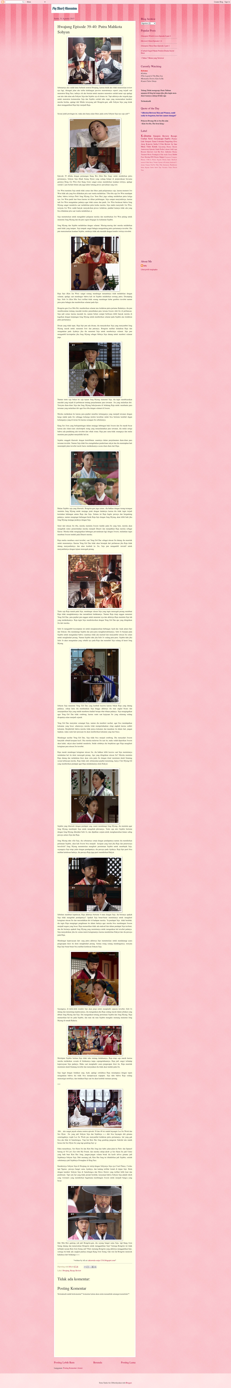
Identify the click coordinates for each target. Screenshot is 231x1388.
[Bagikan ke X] (90, 1267)
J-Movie (148, 160)
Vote (142, 170)
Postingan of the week (159, 154)
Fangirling (169, 141)
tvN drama (166, 162)
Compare (174, 157)
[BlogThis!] (87, 1267)
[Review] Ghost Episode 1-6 (151, 41)
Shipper (161, 157)
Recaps (174, 135)
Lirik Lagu (173, 149)
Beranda (97, 1362)
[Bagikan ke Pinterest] (95, 1267)
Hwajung (66, 1270)
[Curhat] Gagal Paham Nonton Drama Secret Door (157, 51)
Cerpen (148, 165)
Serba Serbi (154, 167)
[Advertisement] (159, 215)
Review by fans (171, 144)
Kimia (154, 160)
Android (172, 162)
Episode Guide (154, 149)
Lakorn (167, 149)
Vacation (165, 167)
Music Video (146, 146)
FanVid (153, 165)
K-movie (149, 144)
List (155, 152)
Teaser (154, 141)
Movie (149, 154)
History (143, 160)
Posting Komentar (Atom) (73, 1368)
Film (157, 165)
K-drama (146, 136)
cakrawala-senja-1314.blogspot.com (101, 1260)
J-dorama (160, 141)
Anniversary (145, 149)
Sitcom (174, 147)
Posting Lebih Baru (64, 1362)
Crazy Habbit (172, 154)
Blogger (129, 1382)
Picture (174, 138)
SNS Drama (155, 157)
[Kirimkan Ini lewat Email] (85, 1267)
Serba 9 (156, 144)
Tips (160, 167)
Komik (154, 146)
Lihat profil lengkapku (149, 269)
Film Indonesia (164, 165)
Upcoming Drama (165, 147)
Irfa (145, 266)
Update (160, 162)
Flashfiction (173, 165)
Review (78, 1270)
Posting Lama (128, 1362)
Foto (162, 144)
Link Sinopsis (146, 141)
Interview (150, 152)
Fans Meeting (145, 157)
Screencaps (159, 138)
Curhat (144, 138)
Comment (168, 157)
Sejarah (147, 167)
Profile (162, 149)
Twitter (155, 162)
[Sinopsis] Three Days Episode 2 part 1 (155, 45)
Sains (169, 160)
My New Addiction (165, 152)
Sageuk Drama (162, 160)
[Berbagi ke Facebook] (92, 1267)
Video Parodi (172, 167)
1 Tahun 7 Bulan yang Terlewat (152, 58)
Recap (72, 1270)
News (150, 138)
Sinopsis (157, 135)
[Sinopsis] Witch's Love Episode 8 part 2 (156, 36)
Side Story (150, 162)
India (142, 167)
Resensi (143, 152)
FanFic (168, 138)
